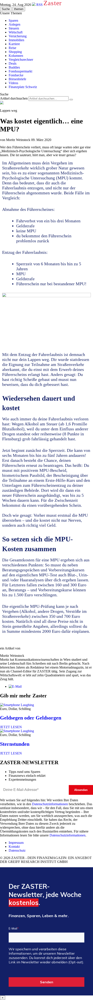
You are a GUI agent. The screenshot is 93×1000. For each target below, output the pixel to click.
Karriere (14, 44)
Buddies (14, 67)
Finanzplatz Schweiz (23, 87)
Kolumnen (16, 55)
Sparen (13, 20)
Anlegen (14, 24)
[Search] (71, 99)
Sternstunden (14, 744)
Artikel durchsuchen (14, 98)
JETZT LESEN (11, 727)
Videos (13, 83)
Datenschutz (17, 850)
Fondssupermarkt (20, 71)
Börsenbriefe (17, 79)
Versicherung (18, 36)
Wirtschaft (15, 32)
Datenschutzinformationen (50, 804)
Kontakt (14, 846)
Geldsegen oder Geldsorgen (30, 718)
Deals (12, 63)
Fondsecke (16, 75)
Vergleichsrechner (21, 59)
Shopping (15, 52)
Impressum (16, 842)
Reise (12, 48)
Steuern (14, 28)
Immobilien (16, 40)
